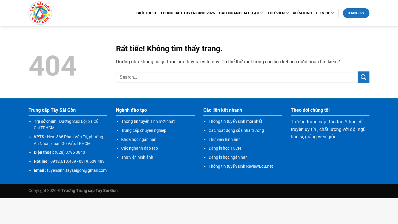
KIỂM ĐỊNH (302, 13)
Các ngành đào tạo (239, 13)
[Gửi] (363, 77)
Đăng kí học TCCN (225, 148)
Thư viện (276, 13)
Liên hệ (323, 13)
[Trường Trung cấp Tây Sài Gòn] (40, 13)
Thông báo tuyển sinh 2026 (187, 13)
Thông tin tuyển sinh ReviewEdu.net (241, 166)
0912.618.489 (63, 161)
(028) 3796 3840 (70, 152)
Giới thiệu (146, 13)
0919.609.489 (92, 161)
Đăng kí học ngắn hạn (228, 157)
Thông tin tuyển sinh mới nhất (148, 121)
